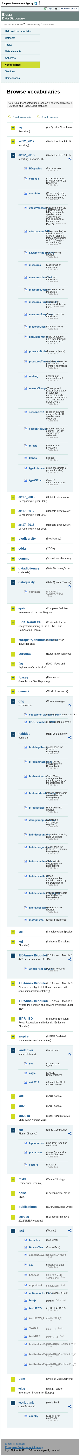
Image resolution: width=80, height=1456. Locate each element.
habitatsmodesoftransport (37, 893)
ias (20, 931)
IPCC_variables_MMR (37, 722)
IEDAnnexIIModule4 (31, 1001)
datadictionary (29, 568)
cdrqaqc (34, 178)
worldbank (26, 1402)
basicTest (34, 1240)
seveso (23, 1216)
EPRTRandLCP (29, 622)
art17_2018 (26, 524)
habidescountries (37, 834)
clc (31, 1063)
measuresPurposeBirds (37, 302)
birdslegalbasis (37, 747)
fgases (23, 677)
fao (20, 663)
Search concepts (50, 117)
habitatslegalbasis (37, 847)
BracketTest (36, 1247)
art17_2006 (26, 497)
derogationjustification (37, 820)
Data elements (13, 51)
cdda (22, 548)
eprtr (21, 608)
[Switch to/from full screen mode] (57, 9)
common (24, 558)
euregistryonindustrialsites (31, 640)
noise (22, 1193)
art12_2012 (26, 141)
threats (33, 445)
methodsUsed (37, 326)
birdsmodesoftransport (37, 793)
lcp (20, 1129)
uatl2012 (34, 1082)
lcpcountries (36, 1143)
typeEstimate (37, 468)
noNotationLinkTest (37, 1293)
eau (31, 1264)
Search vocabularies (22, 117)
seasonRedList (37, 428)
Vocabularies (13, 64)
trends (33, 458)
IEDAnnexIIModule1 (31, 955)
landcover (25, 1050)
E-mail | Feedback (15, 1443)
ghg (21, 701)
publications (27, 1206)
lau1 (21, 1096)
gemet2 (23, 691)
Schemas (10, 57)
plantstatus (35, 1152)
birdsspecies (36, 807)
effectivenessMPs (37, 207)
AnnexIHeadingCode (37, 968)
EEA (21, 3)
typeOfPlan (35, 480)
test (21, 1230)
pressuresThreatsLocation (37, 361)
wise (21, 1388)
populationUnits (37, 336)
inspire (23, 1036)
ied (20, 941)
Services (10, 71)
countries (34, 193)
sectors (33, 1164)
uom (21, 1378)
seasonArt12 (36, 412)
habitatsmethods (37, 876)
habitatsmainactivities (37, 861)
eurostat (24, 653)
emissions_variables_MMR (37, 714)
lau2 (21, 1106)
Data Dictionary (33, 24)
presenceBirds (37, 351)
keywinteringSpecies (37, 252)
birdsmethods (37, 776)
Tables (8, 44)
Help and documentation (18, 31)
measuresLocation (37, 289)
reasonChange (37, 388)
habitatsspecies (37, 907)
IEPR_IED (25, 1018)
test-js (32, 1300)
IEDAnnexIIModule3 (31, 983)
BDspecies (35, 168)
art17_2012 (26, 511)
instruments (36, 919)
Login (50, 8)
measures (35, 265)
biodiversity (27, 538)
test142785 (35, 1308)
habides (24, 733)
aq (20, 127)
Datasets (10, 37)
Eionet (20, 24)
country (33, 1416)
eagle (32, 1073)
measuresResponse (37, 314)
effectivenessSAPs (37, 231)
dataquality (26, 582)
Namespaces (12, 78)
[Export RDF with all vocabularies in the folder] (69, 159)
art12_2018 (26, 155)
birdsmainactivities (37, 761)
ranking (33, 376)
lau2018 (24, 1116)
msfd (22, 1179)
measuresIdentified (37, 277)
